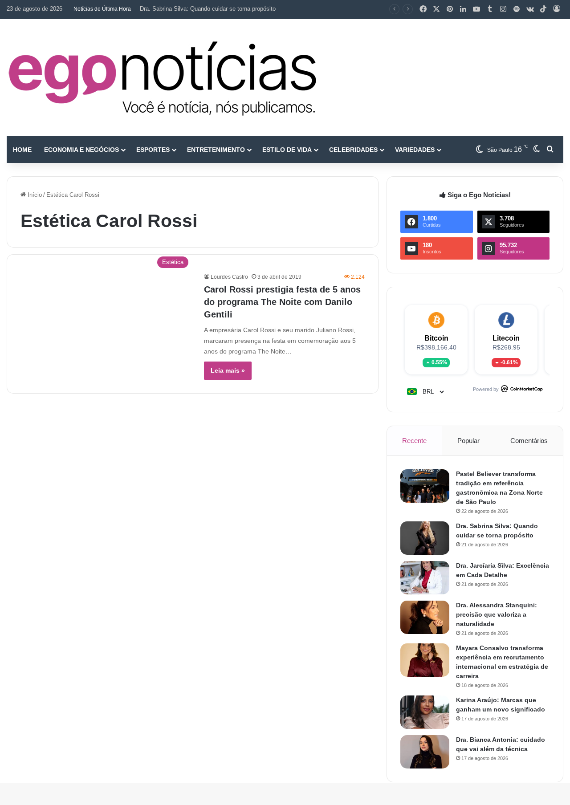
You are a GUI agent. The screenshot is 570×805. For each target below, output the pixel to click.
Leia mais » (228, 370)
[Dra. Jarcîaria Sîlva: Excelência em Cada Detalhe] (424, 577)
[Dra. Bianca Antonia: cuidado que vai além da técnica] (424, 751)
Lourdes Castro (229, 277)
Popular (468, 440)
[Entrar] (556, 9)
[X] (436, 9)
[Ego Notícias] (162, 77)
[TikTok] (543, 9)
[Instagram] (503, 9)
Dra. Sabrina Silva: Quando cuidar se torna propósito (208, 8)
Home (22, 149)
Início (34, 194)
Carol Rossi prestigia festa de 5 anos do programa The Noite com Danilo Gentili (282, 302)
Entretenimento (216, 149)
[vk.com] (530, 9)
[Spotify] (516, 9)
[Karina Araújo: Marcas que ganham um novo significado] (424, 712)
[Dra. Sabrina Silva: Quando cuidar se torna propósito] (424, 538)
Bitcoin (436, 338)
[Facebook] (423, 9)
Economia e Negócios (81, 149)
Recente (414, 440)
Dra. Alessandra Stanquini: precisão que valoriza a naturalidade (496, 614)
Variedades (415, 149)
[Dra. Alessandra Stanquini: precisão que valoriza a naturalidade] (424, 617)
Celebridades (353, 149)
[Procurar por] (550, 149)
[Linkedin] (463, 9)
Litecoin (506, 338)
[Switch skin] (536, 149)
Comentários (529, 440)
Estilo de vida (287, 149)
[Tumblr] (490, 9)
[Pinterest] (449, 9)
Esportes (153, 149)
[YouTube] (476, 9)
